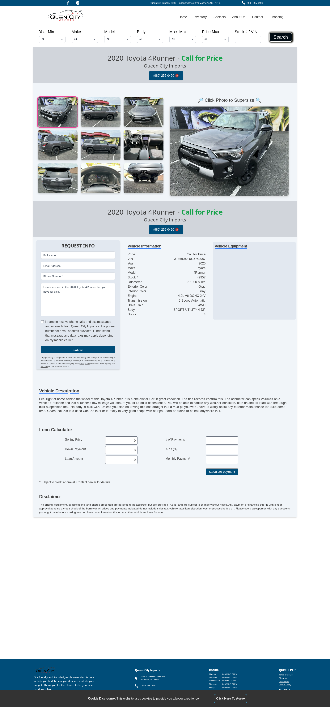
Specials (220, 17)
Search (280, 37)
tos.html (44, 366)
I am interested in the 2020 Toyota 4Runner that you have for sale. (74, 289)
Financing (276, 17)
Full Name (49, 255)
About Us (238, 17)
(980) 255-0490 (255, 3)
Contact (257, 17)
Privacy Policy (285, 685)
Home (183, 17)
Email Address (52, 265)
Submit (78, 349)
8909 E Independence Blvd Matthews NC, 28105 (196, 3)
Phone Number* (53, 276)
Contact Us (284, 681)
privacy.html (84, 363)
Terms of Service (286, 675)
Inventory (200, 17)
